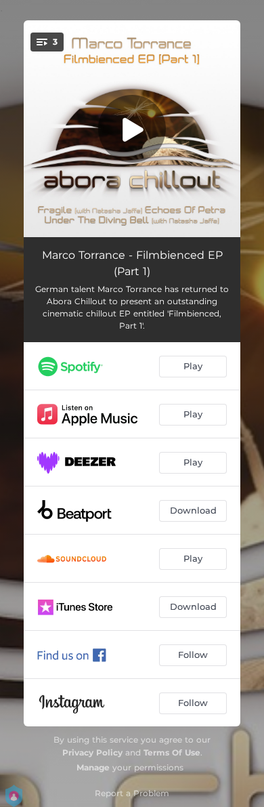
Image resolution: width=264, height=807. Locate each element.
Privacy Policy (92, 752)
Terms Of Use (172, 752)
